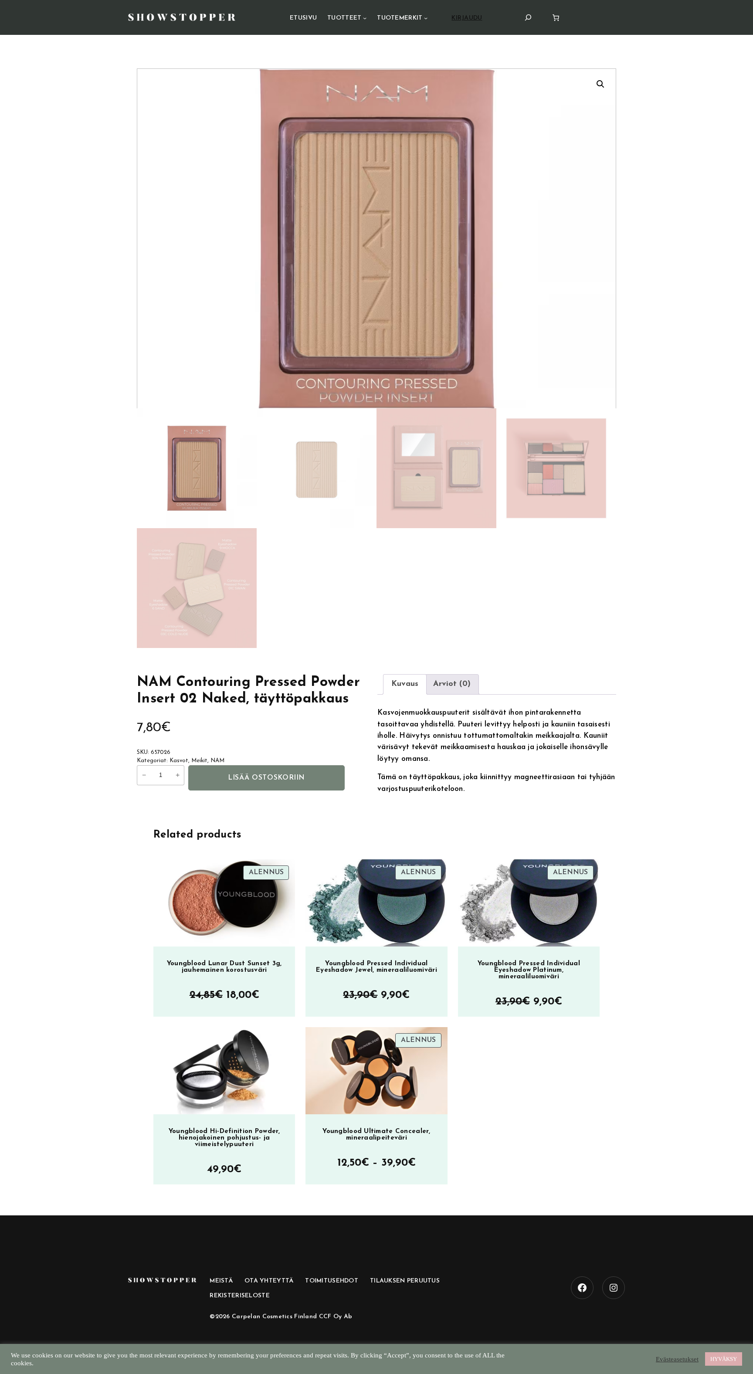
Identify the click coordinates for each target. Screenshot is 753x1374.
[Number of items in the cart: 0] (556, 18)
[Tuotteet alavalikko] (364, 18)
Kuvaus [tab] (404, 684)
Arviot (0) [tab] (452, 684)
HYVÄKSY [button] (723, 1359)
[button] (600, 84)
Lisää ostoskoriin (266, 777)
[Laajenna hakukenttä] (528, 17)
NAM (217, 760)
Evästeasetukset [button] (677, 1359)
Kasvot (179, 760)
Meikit (199, 760)
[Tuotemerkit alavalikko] (425, 18)
